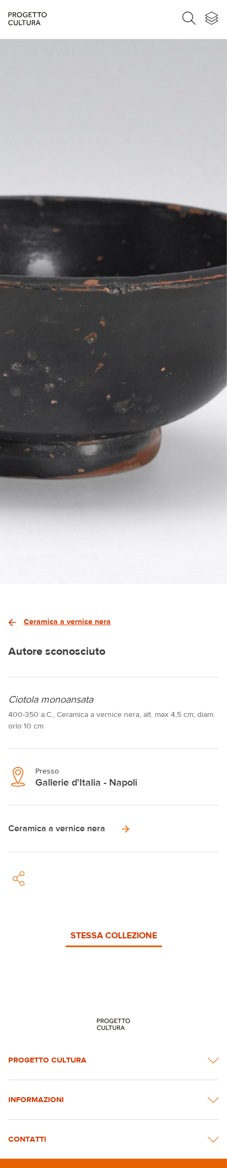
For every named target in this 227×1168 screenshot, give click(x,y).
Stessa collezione (114, 935)
